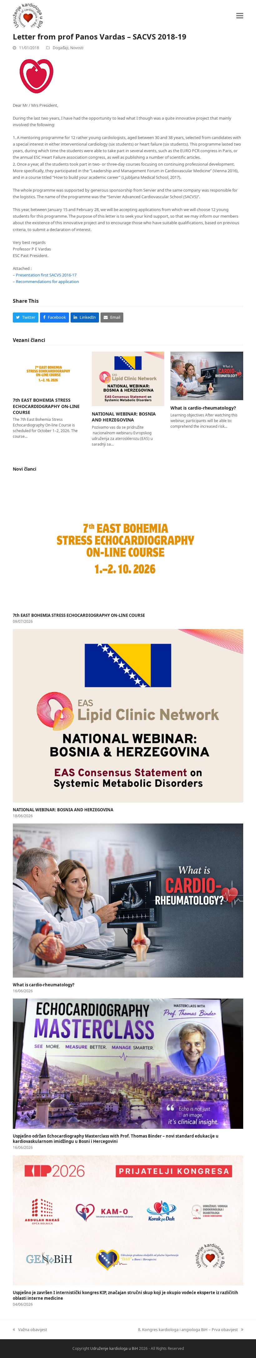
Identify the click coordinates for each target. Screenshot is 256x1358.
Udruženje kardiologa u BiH (114, 1348)
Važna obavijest (30, 1329)
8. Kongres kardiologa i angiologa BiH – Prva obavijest (188, 1329)
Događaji (60, 47)
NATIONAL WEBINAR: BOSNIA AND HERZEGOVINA (124, 417)
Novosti (76, 47)
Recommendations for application (47, 281)
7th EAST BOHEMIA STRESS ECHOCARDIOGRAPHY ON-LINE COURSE (46, 406)
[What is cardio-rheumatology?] (206, 375)
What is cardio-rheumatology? (203, 408)
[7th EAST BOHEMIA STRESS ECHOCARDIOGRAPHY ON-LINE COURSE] (49, 371)
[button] (239, 15)
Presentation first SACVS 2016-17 (46, 275)
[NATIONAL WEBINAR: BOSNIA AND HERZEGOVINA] (128, 378)
